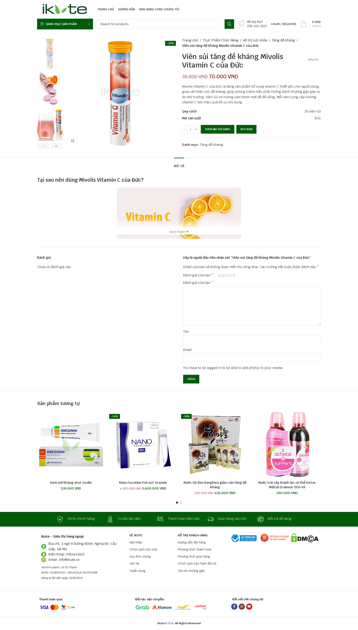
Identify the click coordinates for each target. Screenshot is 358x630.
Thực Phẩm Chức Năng (220, 40)
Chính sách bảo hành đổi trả (197, 563)
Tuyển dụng (137, 571)
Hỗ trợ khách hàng (193, 535)
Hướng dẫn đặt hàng (192, 542)
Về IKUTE (135, 535)
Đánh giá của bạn (198, 275)
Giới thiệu (135, 542)
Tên (186, 331)
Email (187, 350)
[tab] (179, 164)
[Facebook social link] (234, 606)
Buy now (246, 129)
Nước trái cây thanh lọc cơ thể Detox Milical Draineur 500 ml (287, 484)
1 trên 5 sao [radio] (219, 275)
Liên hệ (134, 563)
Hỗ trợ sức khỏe (255, 40)
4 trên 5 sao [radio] (230, 275)
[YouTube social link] (249, 606)
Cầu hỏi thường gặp (191, 571)
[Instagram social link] (242, 606)
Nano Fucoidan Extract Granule (143, 482)
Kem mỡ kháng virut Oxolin (71, 482)
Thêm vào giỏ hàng (217, 129)
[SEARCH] (229, 24)
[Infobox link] (252, 24)
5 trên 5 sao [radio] (234, 275)
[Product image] (71, 444)
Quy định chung (140, 556)
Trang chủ (190, 40)
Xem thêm (177, 232)
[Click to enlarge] (73, 141)
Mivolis (313, 59)
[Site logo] (63, 9)
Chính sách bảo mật (143, 549)
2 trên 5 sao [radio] (223, 275)
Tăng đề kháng (283, 40)
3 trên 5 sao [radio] (227, 275)
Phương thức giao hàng (194, 556)
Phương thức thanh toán (195, 549)
